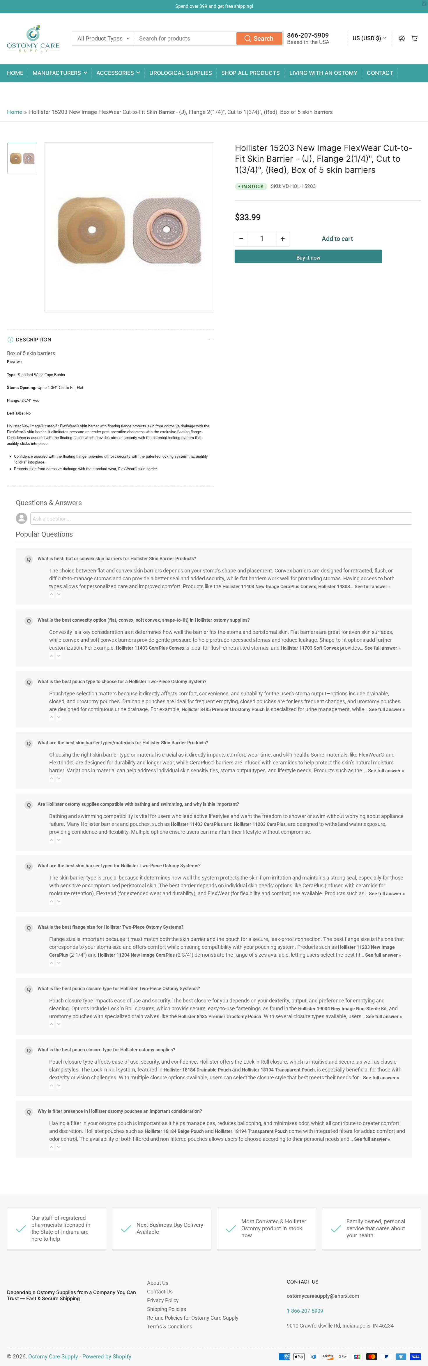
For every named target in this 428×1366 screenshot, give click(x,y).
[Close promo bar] (424, 3)
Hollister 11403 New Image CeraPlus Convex (269, 586)
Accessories (115, 73)
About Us (157, 1283)
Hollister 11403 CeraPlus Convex (150, 648)
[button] (51, 594)
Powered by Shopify (106, 1356)
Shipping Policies (166, 1309)
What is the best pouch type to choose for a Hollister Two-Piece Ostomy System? (122, 681)
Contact (380, 73)
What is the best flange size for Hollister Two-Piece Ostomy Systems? (110, 927)
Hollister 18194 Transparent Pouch (278, 1070)
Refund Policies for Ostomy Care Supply (192, 1318)
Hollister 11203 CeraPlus (260, 824)
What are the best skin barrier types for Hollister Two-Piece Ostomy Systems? (119, 865)
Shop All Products (250, 73)
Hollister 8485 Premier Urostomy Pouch (223, 709)
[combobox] (209, 38)
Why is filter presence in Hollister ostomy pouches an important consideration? (120, 1111)
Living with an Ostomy (323, 73)
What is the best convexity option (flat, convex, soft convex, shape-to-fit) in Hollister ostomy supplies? (144, 620)
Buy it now (308, 258)
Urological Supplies (180, 73)
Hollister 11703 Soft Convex (310, 648)
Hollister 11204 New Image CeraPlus (136, 955)
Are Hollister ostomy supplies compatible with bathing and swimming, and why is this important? (138, 804)
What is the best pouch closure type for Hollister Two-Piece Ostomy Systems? (119, 988)
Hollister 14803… (336, 586)
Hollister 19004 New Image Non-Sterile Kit (342, 1008)
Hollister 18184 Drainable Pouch (197, 1070)
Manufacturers (57, 73)
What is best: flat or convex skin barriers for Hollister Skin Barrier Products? (117, 558)
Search (263, 38)
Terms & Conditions (169, 1326)
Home (15, 73)
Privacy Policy (163, 1300)
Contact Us (160, 1292)
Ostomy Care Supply (53, 1356)
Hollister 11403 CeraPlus (197, 824)
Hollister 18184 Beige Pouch (174, 1131)
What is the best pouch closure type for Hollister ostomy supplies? (106, 1050)
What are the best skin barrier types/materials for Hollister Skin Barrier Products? (123, 742)
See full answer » (373, 586)
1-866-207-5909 (305, 1311)
